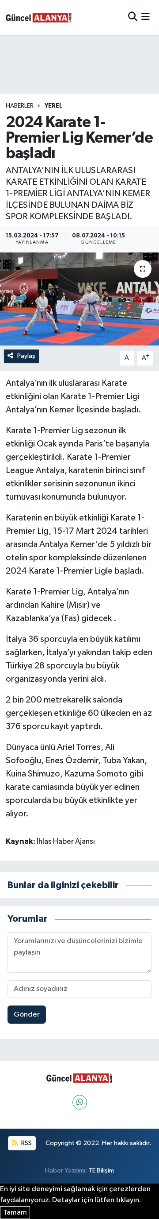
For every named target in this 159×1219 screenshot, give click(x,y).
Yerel (53, 106)
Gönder (27, 1014)
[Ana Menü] (145, 17)
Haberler (20, 106)
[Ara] (132, 17)
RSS (26, 1143)
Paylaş (26, 356)
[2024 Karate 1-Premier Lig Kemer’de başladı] (79, 299)
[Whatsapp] (79, 1102)
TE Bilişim (101, 1170)
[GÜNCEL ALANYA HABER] (39, 17)
